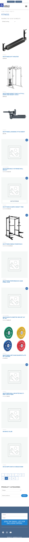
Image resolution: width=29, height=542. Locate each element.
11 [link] (10, 478)
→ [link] (16, 478)
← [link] (3, 475)
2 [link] (9, 475)
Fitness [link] (7, 11)
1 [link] (6, 475)
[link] (2, 5)
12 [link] (13, 478)
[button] (26, 6)
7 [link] (19, 475)
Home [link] (2, 11)
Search (24, 495)
